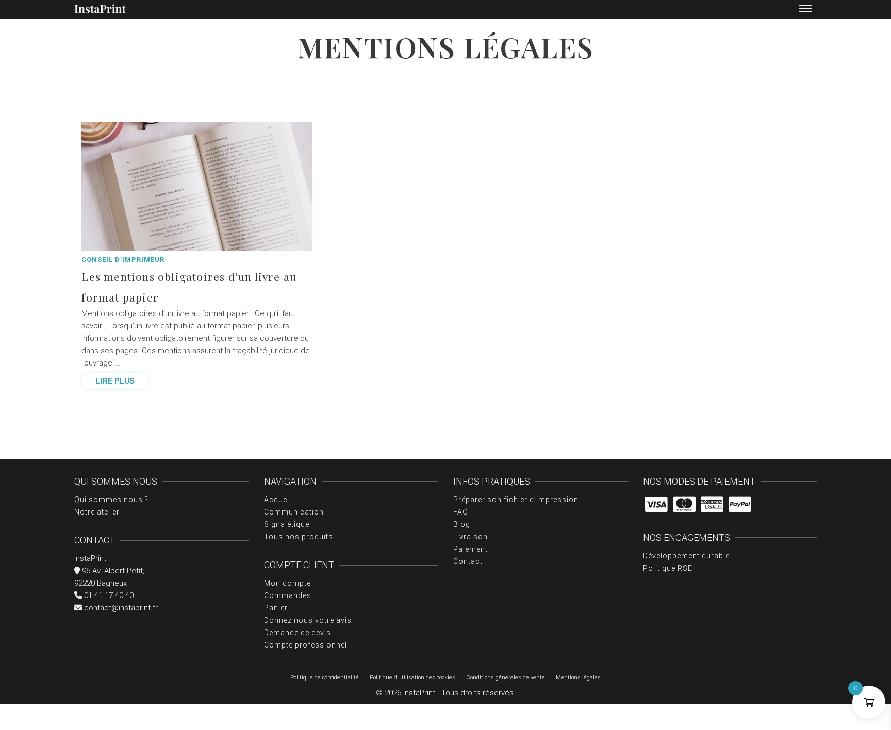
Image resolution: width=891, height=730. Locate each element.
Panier (276, 608)
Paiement (470, 549)
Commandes (287, 595)
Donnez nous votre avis (308, 620)
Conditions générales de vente (505, 677)
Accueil (277, 499)
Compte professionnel (305, 645)
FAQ (460, 512)
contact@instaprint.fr (120, 607)
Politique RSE (667, 568)
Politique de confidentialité (324, 677)
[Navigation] (805, 9)
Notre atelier (97, 512)
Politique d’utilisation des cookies (412, 677)
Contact (468, 561)
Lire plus (115, 381)
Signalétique (286, 524)
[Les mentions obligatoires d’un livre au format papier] (196, 185)
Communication (294, 512)
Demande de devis (297, 632)
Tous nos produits (298, 537)
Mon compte (287, 583)
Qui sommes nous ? (111, 499)
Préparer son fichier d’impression (516, 499)
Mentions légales (578, 677)
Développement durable (686, 556)
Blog (461, 524)
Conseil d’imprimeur (122, 259)
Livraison (470, 537)
